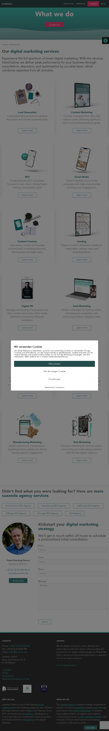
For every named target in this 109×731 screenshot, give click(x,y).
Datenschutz (49, 387)
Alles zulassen (54, 364)
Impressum (60, 387)
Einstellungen (54, 379)
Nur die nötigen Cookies (54, 371)
